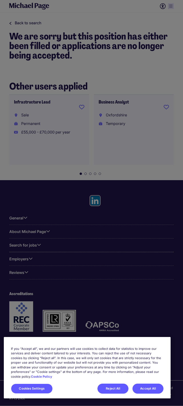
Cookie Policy (41, 376)
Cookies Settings (32, 388)
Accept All (148, 388)
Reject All (113, 388)
